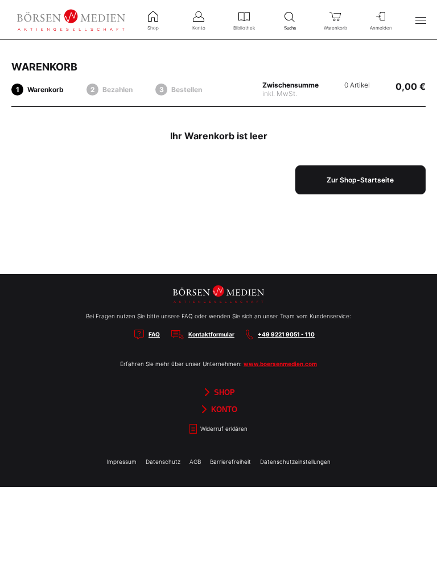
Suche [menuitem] (290, 28)
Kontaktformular (211, 334)
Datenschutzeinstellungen (295, 461)
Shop (223, 392)
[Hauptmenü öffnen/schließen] (420, 20)
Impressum (121, 461)
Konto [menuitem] (198, 28)
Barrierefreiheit (230, 461)
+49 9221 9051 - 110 (286, 334)
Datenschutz (163, 461)
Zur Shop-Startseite (360, 180)
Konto (223, 409)
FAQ (154, 334)
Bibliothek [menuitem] (244, 28)
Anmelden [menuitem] (381, 28)
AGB (195, 461)
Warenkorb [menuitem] (335, 28)
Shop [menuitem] (153, 28)
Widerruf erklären (223, 428)
